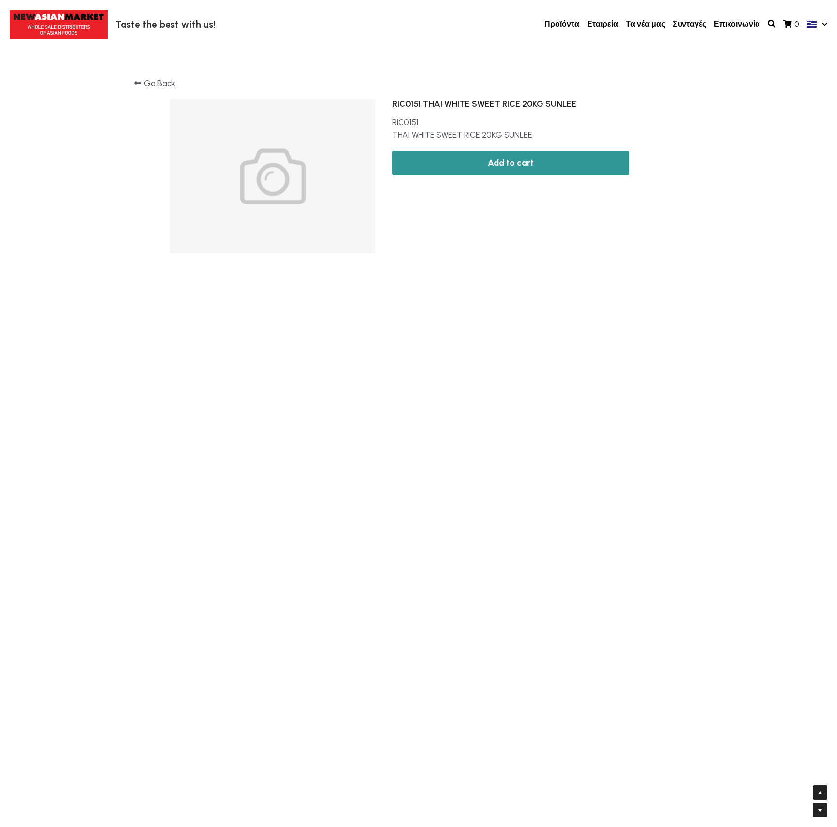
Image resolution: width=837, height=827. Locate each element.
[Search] (771, 24)
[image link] (59, 23)
